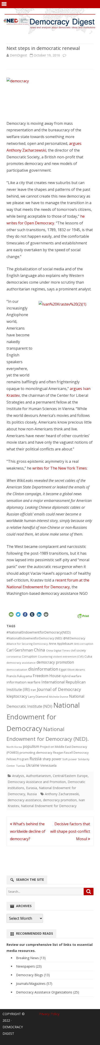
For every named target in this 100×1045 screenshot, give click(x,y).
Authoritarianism (38, 775)
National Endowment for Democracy (43, 716)
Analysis (18, 775)
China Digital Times (58, 650)
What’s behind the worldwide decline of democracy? (27, 831)
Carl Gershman (20, 650)
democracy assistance (21, 662)
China (39, 650)
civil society (78, 650)
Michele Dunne (58, 696)
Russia (36, 758)
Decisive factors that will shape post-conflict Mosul (70, 831)
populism (31, 746)
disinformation (43, 669)
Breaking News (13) (31, 958)
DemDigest (18, 55)
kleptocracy (17, 696)
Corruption (29, 656)
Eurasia (31, 788)
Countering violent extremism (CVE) (60, 656)
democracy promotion (55, 662)
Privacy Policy (49, 1014)
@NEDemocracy (74, 638)
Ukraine (32, 765)
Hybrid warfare (71, 676)
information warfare (23, 682)
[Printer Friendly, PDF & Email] (83, 615)
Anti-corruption (83, 643)
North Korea (14, 747)
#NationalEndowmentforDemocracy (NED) (34, 638)
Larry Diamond (38, 696)
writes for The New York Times (59, 468)
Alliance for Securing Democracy (27, 643)
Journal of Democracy (59, 689)
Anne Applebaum (61, 643)
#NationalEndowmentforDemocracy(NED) (39, 632)
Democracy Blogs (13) (33, 975)
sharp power (52, 759)
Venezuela (48, 765)
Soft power (69, 759)
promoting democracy (36, 752)
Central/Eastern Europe (70, 775)
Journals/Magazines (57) (34, 983)
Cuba (88, 656)
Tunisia (20, 765)
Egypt (63, 670)
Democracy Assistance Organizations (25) (47, 992)
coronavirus (14, 656)
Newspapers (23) (29, 966)
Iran (33, 690)
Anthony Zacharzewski (62, 794)
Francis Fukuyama (19, 676)
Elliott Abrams (76, 669)
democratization (17, 669)
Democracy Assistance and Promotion (37, 782)
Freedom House (47, 675)
